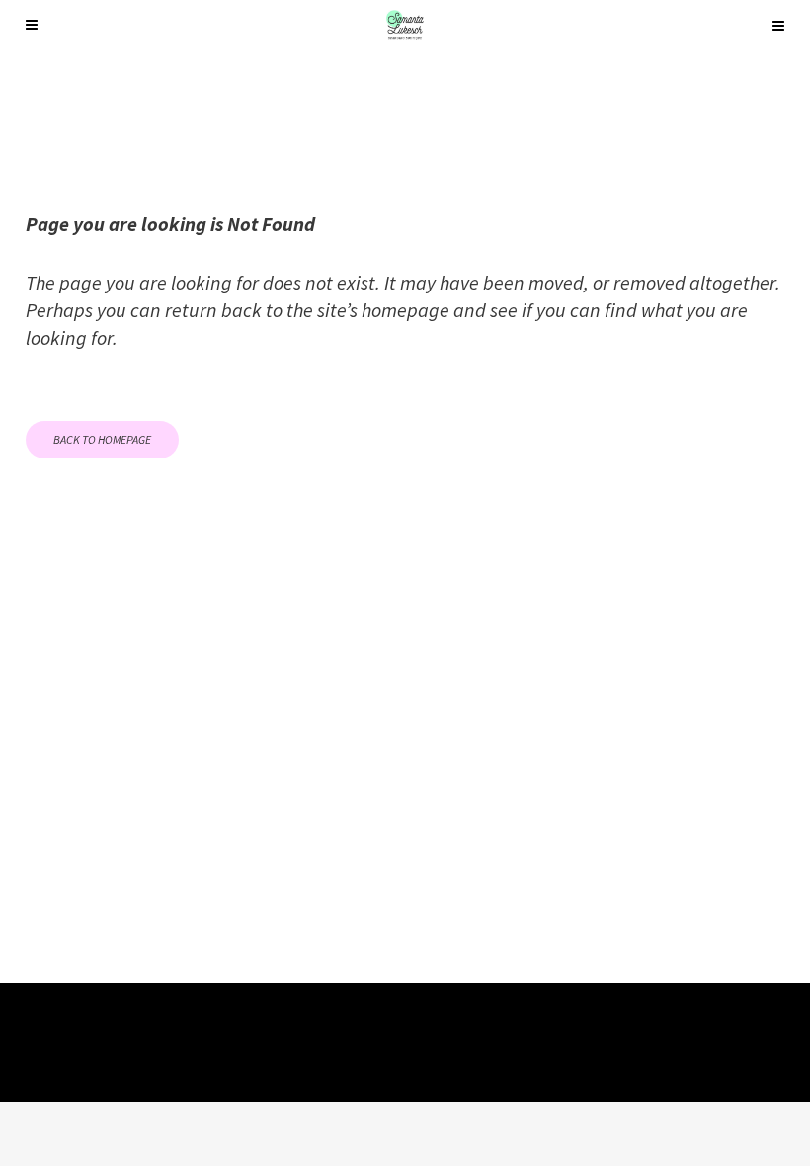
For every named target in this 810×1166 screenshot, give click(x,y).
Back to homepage (102, 439)
